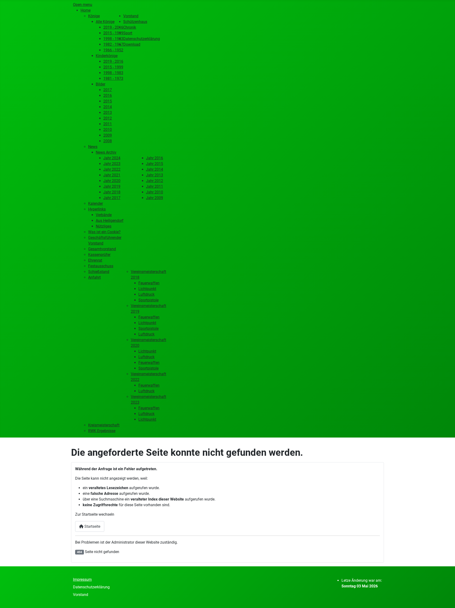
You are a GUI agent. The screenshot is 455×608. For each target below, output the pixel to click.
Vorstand (80, 594)
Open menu (82, 4)
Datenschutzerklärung (91, 587)
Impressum (82, 579)
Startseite (91, 526)
